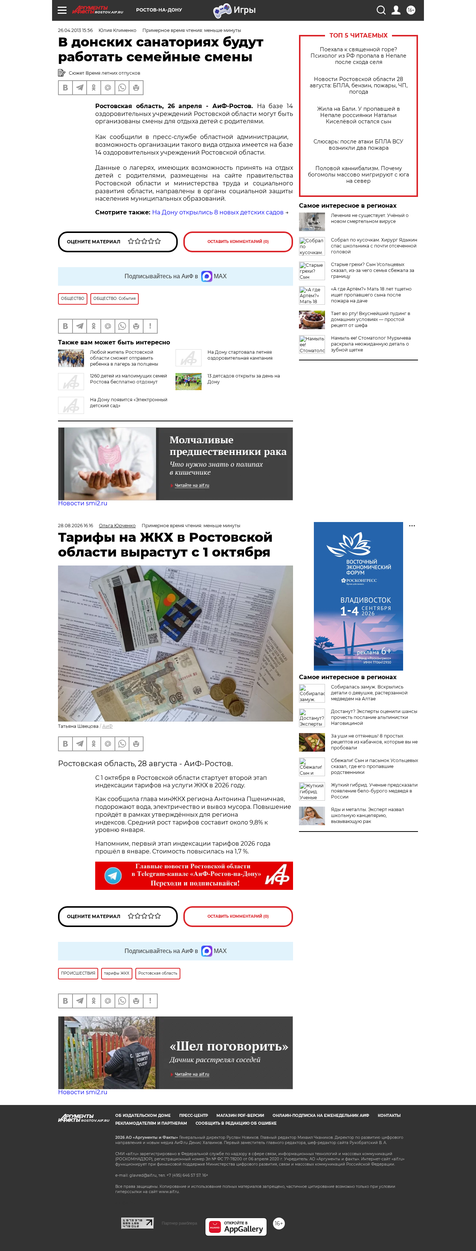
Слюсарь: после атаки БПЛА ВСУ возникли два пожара (358, 145)
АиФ (107, 726)
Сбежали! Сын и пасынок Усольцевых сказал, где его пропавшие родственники (374, 766)
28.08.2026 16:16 (75, 525)
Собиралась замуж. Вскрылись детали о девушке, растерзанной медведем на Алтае (369, 692)
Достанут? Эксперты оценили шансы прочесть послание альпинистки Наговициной (374, 717)
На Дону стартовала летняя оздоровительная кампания (240, 355)
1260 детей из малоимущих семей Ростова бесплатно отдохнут (128, 379)
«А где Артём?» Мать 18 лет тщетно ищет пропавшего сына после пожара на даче (371, 295)
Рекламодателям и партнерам (151, 1123)
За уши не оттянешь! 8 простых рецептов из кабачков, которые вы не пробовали (374, 742)
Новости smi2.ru (82, 503)
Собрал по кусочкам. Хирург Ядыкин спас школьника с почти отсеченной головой (374, 246)
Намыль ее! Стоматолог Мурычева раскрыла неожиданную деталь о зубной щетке (371, 344)
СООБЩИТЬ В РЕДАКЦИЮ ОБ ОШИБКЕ (236, 1123)
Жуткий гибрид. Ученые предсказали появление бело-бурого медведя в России (374, 791)
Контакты (389, 1115)
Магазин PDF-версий (240, 1115)
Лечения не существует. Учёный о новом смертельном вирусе (370, 218)
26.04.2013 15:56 (75, 30)
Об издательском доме (143, 1115)
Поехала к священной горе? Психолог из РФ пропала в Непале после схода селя (358, 55)
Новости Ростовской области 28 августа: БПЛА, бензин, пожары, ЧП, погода (359, 85)
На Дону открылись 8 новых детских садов (218, 212)
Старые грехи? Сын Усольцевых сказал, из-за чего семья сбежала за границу (372, 270)
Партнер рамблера (179, 1223)
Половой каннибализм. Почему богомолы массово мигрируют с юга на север (358, 174)
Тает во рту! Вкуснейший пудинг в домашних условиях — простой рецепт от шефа (370, 319)
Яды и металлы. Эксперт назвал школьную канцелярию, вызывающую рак (367, 815)
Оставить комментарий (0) (238, 241)
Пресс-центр (193, 1115)
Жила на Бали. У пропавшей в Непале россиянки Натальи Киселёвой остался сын (358, 115)
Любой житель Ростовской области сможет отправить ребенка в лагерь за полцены (124, 358)
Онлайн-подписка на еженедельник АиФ (321, 1115)
